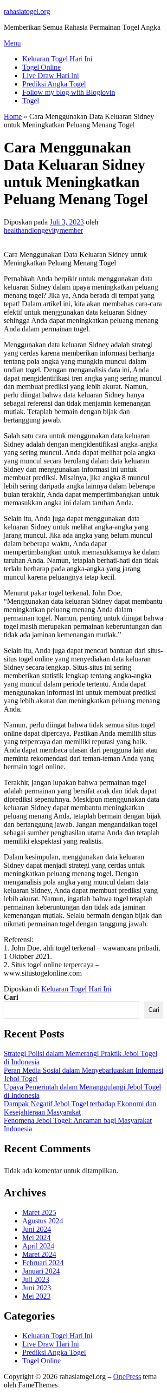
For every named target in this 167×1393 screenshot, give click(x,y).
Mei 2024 (36, 1237)
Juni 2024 (36, 1229)
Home (13, 116)
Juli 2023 (35, 1279)
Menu (12, 43)
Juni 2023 (36, 1288)
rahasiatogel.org (27, 11)
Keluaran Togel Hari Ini (57, 59)
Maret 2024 (39, 1254)
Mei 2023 (36, 1296)
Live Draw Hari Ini (50, 75)
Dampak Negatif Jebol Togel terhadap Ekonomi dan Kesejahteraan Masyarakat (80, 1108)
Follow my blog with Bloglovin (68, 92)
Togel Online (41, 67)
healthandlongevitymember (43, 230)
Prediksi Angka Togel (54, 84)
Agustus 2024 (42, 1221)
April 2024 (38, 1246)
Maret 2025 (39, 1212)
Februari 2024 (43, 1263)
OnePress (127, 1376)
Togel (30, 101)
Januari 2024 (41, 1271)
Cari (11, 997)
